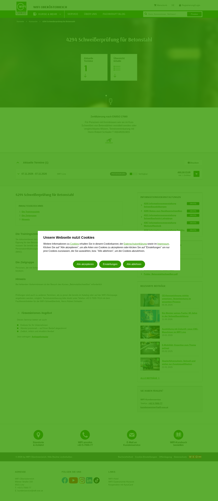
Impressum (163, 244)
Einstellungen (110, 264)
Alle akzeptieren (85, 264)
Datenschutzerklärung (135, 244)
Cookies (74, 244)
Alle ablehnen (134, 264)
